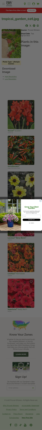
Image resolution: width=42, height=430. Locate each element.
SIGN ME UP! (31, 219)
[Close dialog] (40, 201)
